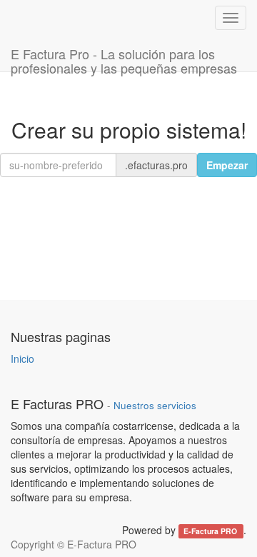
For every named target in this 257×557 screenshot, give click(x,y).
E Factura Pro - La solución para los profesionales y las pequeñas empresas (124, 57)
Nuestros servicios (155, 405)
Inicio (22, 358)
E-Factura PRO (211, 531)
